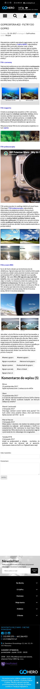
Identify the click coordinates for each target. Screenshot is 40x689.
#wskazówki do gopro (25, 365)
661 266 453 (22, 636)
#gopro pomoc (7, 365)
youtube (10, 3)
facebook (5, 3)
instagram (8, 3)
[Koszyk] (33, 16)
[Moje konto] (25, 16)
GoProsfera (30, 33)
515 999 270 (18, 3)
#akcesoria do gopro (27, 361)
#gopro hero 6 (7, 373)
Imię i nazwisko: (6, 453)
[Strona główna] (20, 7)
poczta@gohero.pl (30, 3)
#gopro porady (7, 369)
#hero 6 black (22, 369)
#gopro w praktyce (9, 361)
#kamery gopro (7, 357)
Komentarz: (5, 461)
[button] (5, 16)
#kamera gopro (22, 357)
